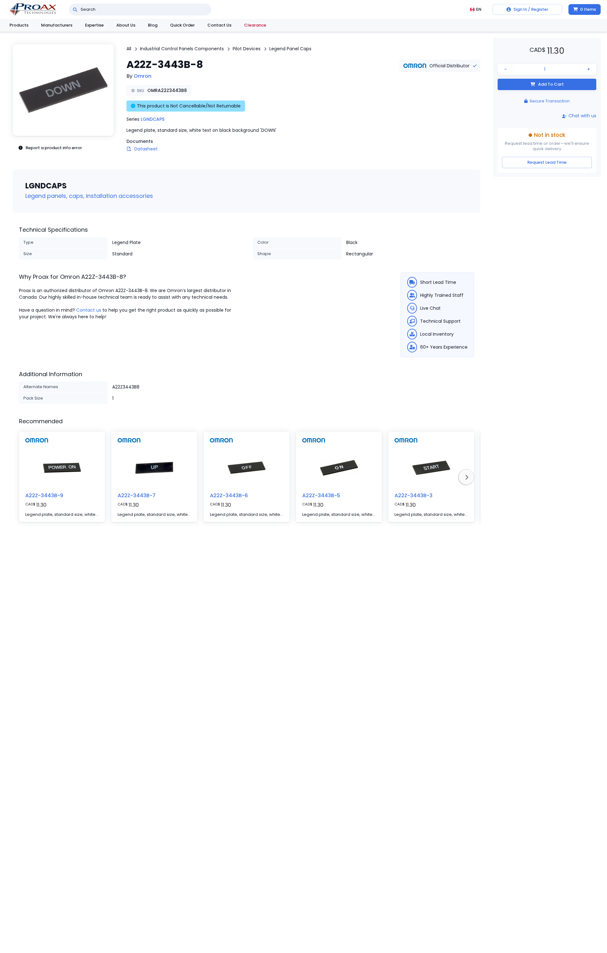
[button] (63, 90)
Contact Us (219, 25)
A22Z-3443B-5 (321, 495)
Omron (142, 76)
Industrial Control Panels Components (182, 49)
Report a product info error (54, 148)
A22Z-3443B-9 (44, 495)
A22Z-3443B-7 (137, 495)
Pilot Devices (247, 49)
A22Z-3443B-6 (229, 495)
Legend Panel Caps (290, 49)
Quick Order (182, 25)
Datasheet (146, 149)
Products (18, 25)
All (128, 49)
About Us (125, 25)
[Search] (75, 9)
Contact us (88, 310)
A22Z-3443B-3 (413, 495)
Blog (152, 25)
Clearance (255, 25)
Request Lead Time (547, 163)
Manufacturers (56, 25)
